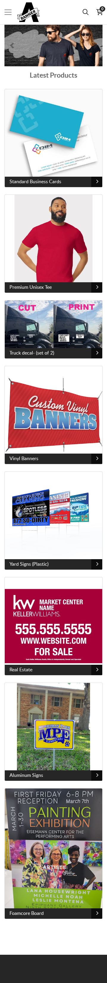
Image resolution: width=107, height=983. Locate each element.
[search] (85, 12)
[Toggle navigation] (8, 12)
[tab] (42, 42)
